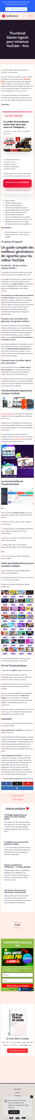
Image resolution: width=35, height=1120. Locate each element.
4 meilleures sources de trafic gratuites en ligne (16, 843)
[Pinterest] (17, 1117)
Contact (17, 1092)
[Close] (33, 6)
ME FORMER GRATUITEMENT (16, 9)
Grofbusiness (12, 16)
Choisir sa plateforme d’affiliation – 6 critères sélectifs (17, 866)
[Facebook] (11, 1117)
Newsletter (17, 1089)
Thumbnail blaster (7, 414)
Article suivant (17, 799)
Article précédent (17, 796)
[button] (17, 925)
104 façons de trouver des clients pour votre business (15, 891)
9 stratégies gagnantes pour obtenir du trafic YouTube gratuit (15, 817)
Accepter (14, 1112)
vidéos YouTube (20, 439)
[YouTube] (24, 1117)
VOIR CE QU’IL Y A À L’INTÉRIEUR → (17, 183)
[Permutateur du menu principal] (30, 16)
